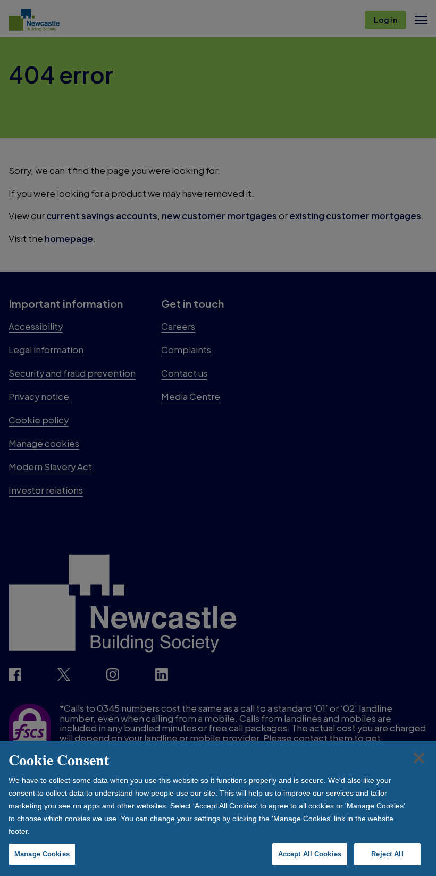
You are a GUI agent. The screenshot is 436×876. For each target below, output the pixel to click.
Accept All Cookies (309, 854)
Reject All (387, 854)
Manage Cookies (42, 854)
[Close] (419, 758)
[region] (218, 808)
